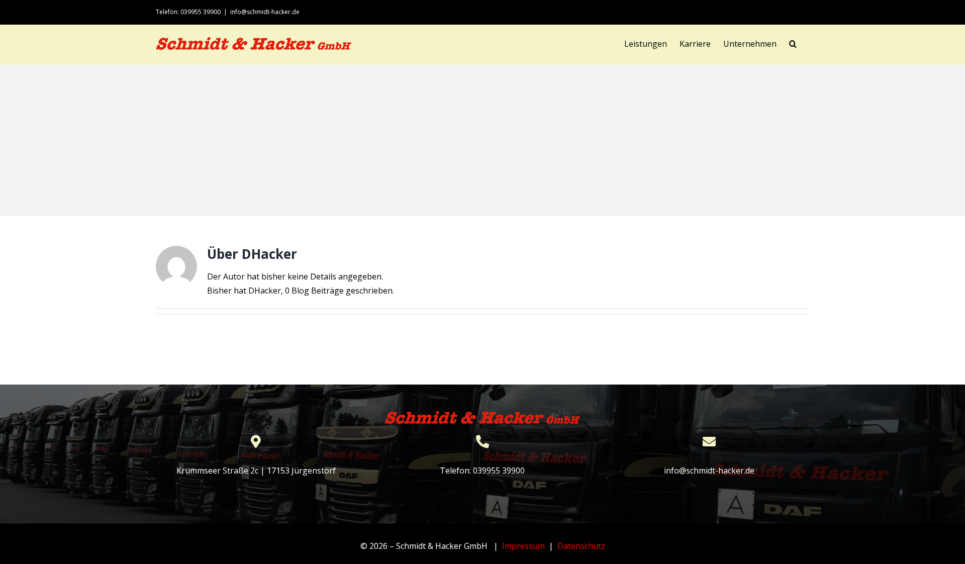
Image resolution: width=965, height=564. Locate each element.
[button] (793, 43)
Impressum (523, 545)
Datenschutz (581, 545)
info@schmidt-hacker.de (265, 12)
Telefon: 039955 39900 (482, 470)
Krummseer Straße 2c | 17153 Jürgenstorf (256, 470)
